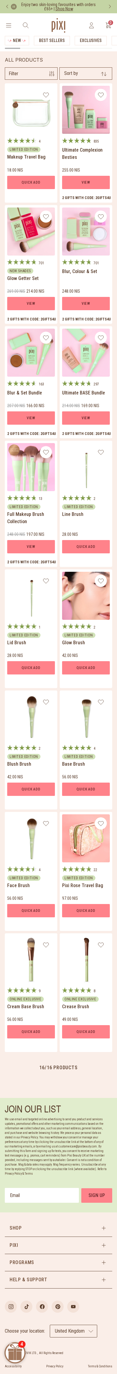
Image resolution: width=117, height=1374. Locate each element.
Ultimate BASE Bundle (83, 393)
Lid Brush (16, 642)
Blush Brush (19, 764)
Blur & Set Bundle (24, 393)
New (17, 40)
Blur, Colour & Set (79, 271)
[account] (91, 25)
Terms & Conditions (100, 1366)
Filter (13, 73)
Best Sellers (52, 40)
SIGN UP (96, 1195)
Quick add (31, 182)
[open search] (25, 25)
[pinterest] (58, 1307)
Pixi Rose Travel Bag (82, 885)
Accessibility (13, 1366)
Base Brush (73, 764)
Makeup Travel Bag (26, 157)
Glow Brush (73, 642)
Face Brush (18, 885)
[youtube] (73, 1307)
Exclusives (91, 40)
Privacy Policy (54, 1366)
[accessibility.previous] (7, 6)
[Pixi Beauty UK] (58, 25)
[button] (58, 1228)
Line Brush (72, 514)
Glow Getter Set (23, 278)
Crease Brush (75, 1006)
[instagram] (11, 1307)
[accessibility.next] (110, 6)
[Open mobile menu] (8, 25)
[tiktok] (26, 1307)
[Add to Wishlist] (46, 94)
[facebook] (42, 1307)
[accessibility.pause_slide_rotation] (13, 6)
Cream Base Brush (25, 1006)
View (86, 182)
